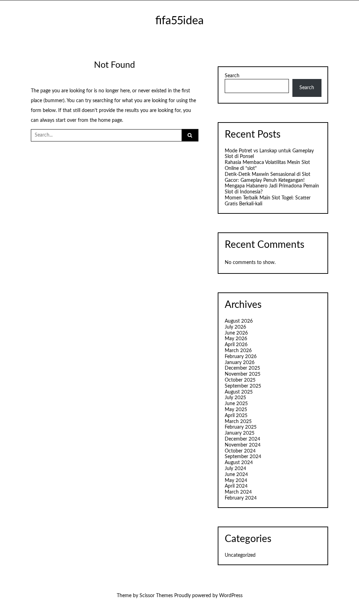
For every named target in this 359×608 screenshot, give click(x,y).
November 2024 (242, 445)
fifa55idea (179, 20)
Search (232, 75)
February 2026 (241, 356)
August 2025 (239, 392)
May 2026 (236, 338)
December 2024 (242, 439)
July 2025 (235, 397)
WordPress (231, 595)
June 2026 (236, 333)
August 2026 (239, 321)
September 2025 (243, 386)
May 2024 (236, 480)
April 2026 (236, 344)
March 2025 (238, 421)
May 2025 (236, 409)
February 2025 (241, 427)
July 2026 (235, 327)
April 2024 (236, 486)
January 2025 (240, 433)
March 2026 (238, 350)
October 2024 (240, 451)
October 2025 (240, 380)
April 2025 (236, 415)
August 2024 (239, 462)
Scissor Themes (156, 595)
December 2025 (242, 368)
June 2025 (236, 403)
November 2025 (242, 374)
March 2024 (238, 492)
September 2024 (243, 456)
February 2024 (241, 498)
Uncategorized (240, 555)
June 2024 (236, 474)
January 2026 (240, 362)
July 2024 (235, 468)
